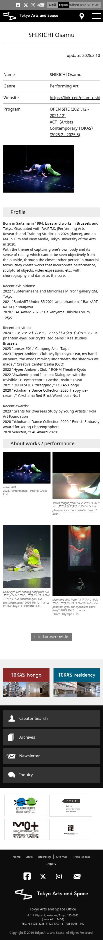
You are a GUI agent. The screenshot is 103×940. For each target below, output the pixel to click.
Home (16, 856)
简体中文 (85, 4)
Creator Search (33, 718)
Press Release (81, 856)
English (63, 4)
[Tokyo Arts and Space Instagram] (60, 872)
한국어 (96, 4)
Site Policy (44, 856)
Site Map (62, 856)
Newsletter (29, 756)
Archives (27, 737)
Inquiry (26, 774)
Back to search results (53, 637)
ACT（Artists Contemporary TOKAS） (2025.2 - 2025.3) (72, 128)
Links (29, 856)
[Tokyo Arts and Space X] (44, 872)
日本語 (52, 4)
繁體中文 (74, 4)
